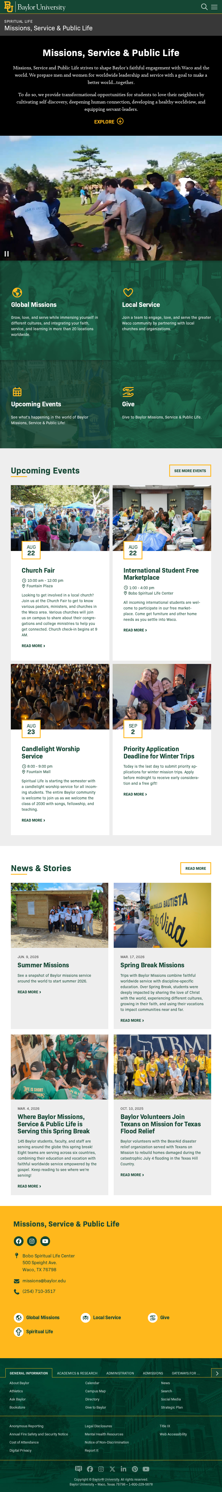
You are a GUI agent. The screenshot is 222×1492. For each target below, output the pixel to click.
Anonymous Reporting (26, 1425)
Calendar (92, 1382)
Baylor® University (105, 1479)
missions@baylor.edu (44, 1280)
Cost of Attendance (24, 1441)
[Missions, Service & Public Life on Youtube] (45, 1241)
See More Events (190, 470)
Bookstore (17, 1407)
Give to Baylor (95, 1407)
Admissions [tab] (153, 1372)
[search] (201, 7)
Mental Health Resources (104, 1433)
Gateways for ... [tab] (186, 1372)
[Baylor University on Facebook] (88, 1471)
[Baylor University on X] (111, 1471)
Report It (91, 1450)
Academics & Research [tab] (77, 1372)
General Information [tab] (29, 1372)
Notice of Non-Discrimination (107, 1441)
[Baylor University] (34, 7)
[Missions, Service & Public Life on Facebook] (18, 1241)
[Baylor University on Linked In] (122, 1471)
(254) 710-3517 (39, 1291)
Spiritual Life (18, 21)
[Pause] (6, 254)
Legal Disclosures (98, 1425)
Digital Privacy (20, 1450)
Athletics (16, 1390)
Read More (195, 868)
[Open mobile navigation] (215, 8)
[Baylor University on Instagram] (100, 1471)
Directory (92, 1398)
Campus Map (95, 1390)
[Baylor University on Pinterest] (133, 1471)
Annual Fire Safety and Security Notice (38, 1433)
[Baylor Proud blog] (77, 1471)
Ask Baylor (17, 1398)
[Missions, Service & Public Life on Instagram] (32, 1241)
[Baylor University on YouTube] (144, 1471)
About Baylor (19, 1382)
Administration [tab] (120, 1372)
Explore (104, 121)
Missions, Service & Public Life (48, 27)
